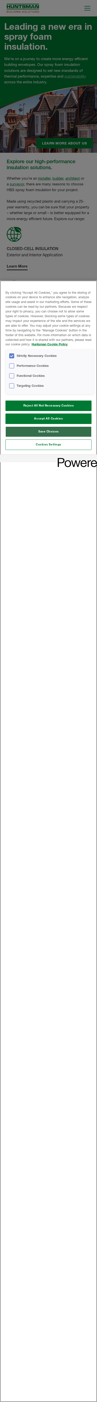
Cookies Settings (48, 444)
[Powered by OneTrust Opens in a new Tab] (76, 459)
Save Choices (48, 431)
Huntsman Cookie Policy (50, 344)
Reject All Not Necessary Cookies (48, 405)
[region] (48, 841)
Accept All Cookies (48, 418)
